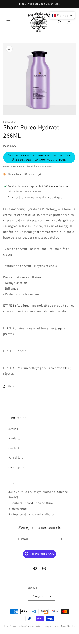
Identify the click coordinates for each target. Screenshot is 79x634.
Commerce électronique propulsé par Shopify (50, 626)
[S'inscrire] (60, 539)
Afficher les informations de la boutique (35, 197)
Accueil (13, 429)
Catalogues (16, 467)
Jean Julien (18, 626)
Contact (13, 448)
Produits (14, 438)
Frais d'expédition (12, 166)
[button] (8, 22)
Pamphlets (15, 457)
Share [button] (11, 386)
